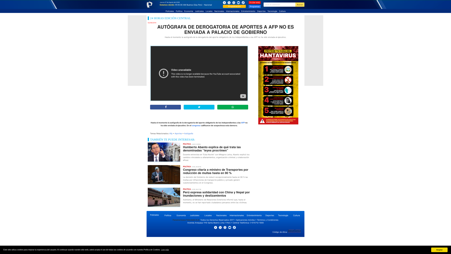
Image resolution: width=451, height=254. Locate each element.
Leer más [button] (165, 250)
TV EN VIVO (254, 2)
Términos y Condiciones (267, 220)
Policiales (170, 11)
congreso (196, 125)
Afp (171, 133)
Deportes (261, 11)
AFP (243, 122)
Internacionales (232, 11)
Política (179, 11)
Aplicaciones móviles (245, 220)
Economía (188, 11)
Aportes (178, 133)
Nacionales (219, 11)
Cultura (282, 11)
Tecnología (272, 11)
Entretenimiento (248, 11)
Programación (234, 6)
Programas (255, 6)
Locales (209, 11)
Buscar (300, 4)
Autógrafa (188, 133)
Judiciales (199, 11)
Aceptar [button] (439, 250)
